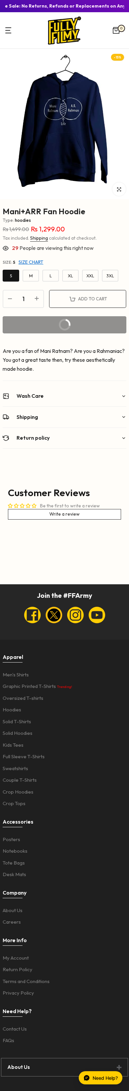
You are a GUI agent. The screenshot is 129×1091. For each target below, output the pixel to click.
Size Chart (31, 262)
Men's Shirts (16, 674)
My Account (16, 958)
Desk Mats (14, 874)
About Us (12, 910)
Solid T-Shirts (17, 721)
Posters (11, 839)
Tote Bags (14, 863)
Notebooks (15, 851)
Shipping (39, 238)
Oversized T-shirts (23, 698)
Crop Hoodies (18, 792)
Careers (12, 922)
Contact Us (15, 1029)
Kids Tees (13, 745)
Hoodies (12, 709)
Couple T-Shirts (20, 780)
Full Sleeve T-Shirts (24, 756)
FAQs (8, 1040)
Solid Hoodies (17, 733)
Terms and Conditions (26, 981)
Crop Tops (14, 803)
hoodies (23, 220)
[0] (116, 30)
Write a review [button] (64, 514)
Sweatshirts (15, 768)
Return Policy (17, 969)
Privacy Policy (18, 993)
